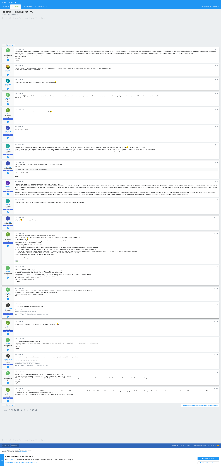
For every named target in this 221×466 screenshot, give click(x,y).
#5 (217, 109)
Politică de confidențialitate (198, 445)
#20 (217, 388)
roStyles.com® (23, 451)
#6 (217, 126)
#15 (217, 304)
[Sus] (216, 445)
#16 (217, 321)
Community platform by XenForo (18, 450)
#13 (217, 267)
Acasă (212, 445)
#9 (217, 181)
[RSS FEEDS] (47, 6)
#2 (217, 65)
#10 (217, 200)
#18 (217, 354)
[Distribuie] (215, 49)
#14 (217, 288)
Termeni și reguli (185, 445)
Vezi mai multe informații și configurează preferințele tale (21, 462)
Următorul (10, 45)
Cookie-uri (6, 445)
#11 (217, 217)
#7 (217, 145)
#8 (217, 162)
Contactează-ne (176, 445)
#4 (217, 93)
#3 (217, 79)
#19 (217, 372)
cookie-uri (12, 459)
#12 (217, 233)
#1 (217, 49)
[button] (43, 7)
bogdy (5, 14)
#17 (217, 339)
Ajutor (208, 445)
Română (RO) (14, 445)
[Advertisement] (53, 32)
